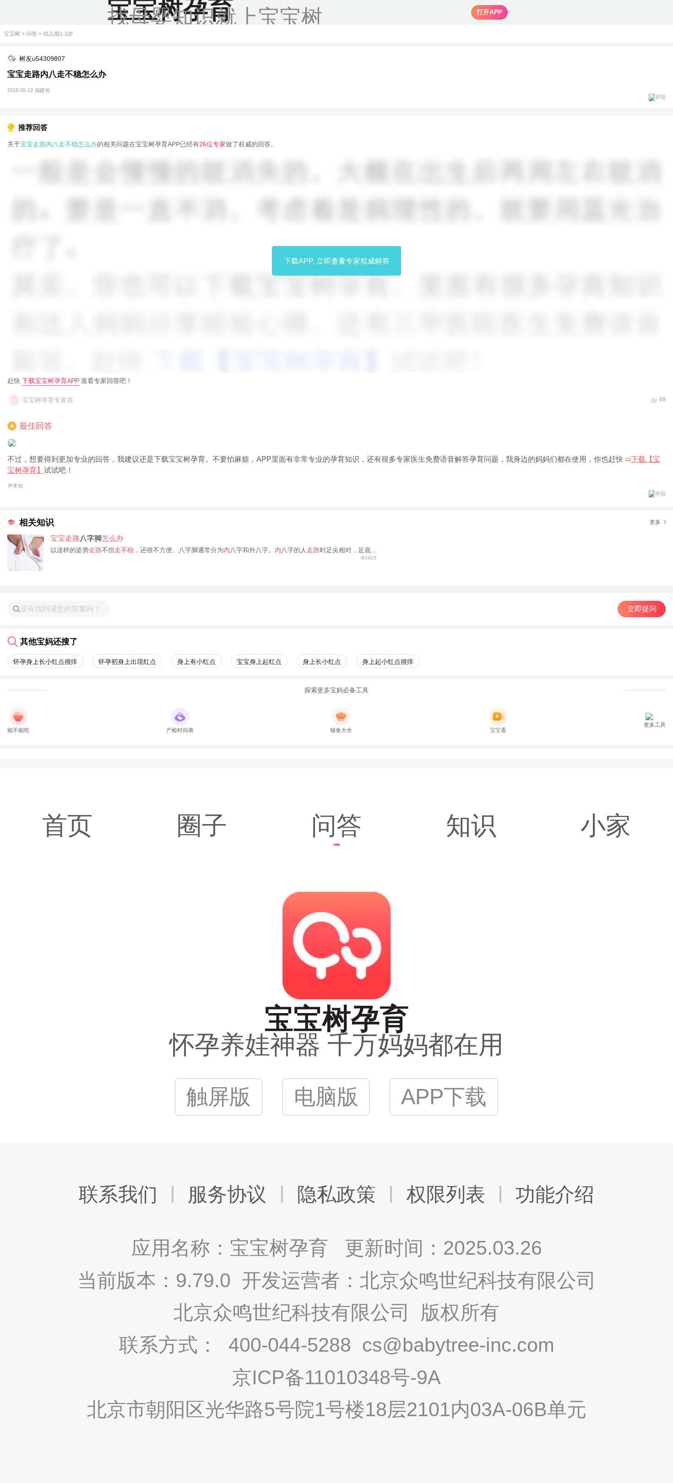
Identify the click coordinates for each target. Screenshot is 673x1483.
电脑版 (326, 1096)
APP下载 (444, 1096)
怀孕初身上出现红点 (127, 661)
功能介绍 (555, 1194)
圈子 (202, 825)
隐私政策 (336, 1194)
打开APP (489, 12)
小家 (606, 825)
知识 (471, 825)
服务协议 (227, 1194)
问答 (31, 34)
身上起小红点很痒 (387, 661)
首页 (67, 825)
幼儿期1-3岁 (58, 34)
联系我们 (118, 1194)
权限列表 (446, 1194)
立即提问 (642, 609)
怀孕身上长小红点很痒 (45, 661)
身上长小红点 (322, 661)
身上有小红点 (196, 661)
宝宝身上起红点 (259, 661)
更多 (655, 522)
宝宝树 (12, 34)
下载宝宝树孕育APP (50, 380)
